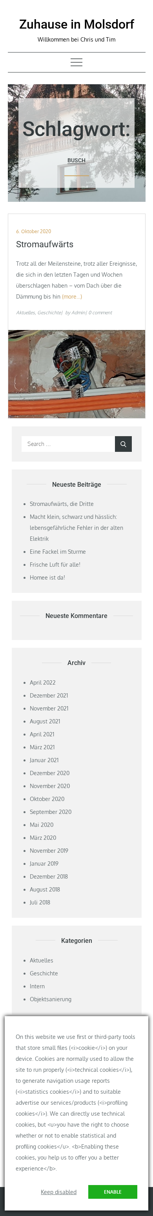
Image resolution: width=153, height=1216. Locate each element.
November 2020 (50, 786)
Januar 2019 (44, 863)
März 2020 (43, 837)
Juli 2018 (40, 902)
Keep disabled (58, 1192)
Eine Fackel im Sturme (58, 551)
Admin (78, 312)
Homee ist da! (47, 577)
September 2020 (50, 811)
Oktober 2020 (47, 799)
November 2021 (49, 708)
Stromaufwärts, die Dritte (62, 503)
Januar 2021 (44, 760)
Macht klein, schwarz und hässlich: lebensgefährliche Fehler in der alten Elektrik (76, 527)
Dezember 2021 (49, 695)
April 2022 (43, 682)
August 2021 (45, 721)
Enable (113, 1192)
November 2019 (49, 850)
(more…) (72, 296)
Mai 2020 (41, 824)
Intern (37, 986)
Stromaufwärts (44, 244)
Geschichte (49, 312)
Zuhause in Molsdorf (76, 24)
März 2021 (42, 747)
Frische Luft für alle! (55, 564)
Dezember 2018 (49, 876)
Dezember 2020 (49, 773)
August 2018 (45, 889)
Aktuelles (25, 312)
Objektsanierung (50, 999)
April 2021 (42, 734)
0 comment (100, 312)
